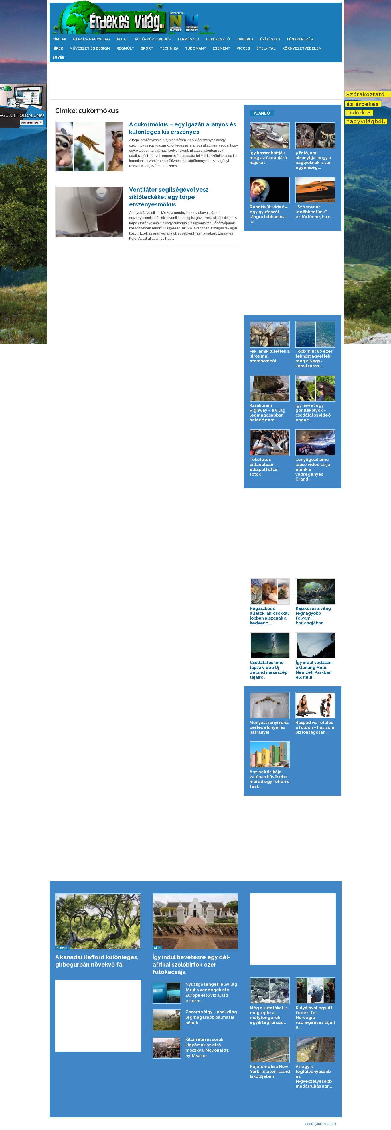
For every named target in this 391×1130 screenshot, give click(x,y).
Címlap (59, 39)
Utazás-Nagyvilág (91, 39)
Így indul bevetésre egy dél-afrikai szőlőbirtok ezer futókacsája (191, 964)
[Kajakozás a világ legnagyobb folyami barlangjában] (316, 591)
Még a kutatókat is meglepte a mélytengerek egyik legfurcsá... (268, 1015)
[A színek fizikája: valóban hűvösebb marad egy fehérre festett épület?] (270, 754)
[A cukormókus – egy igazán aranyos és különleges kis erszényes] (89, 146)
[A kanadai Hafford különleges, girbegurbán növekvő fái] (98, 921)
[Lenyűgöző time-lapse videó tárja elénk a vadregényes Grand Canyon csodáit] (315, 442)
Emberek (245, 39)
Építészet (270, 39)
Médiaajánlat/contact (320, 1123)
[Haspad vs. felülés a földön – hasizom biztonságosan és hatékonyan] (315, 705)
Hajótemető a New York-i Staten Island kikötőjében (270, 1071)
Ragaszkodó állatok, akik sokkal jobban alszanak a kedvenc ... (269, 615)
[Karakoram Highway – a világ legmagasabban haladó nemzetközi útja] (270, 388)
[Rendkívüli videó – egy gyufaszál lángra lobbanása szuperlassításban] (270, 190)
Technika (169, 48)
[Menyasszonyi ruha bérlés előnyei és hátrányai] (270, 705)
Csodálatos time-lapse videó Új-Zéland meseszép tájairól (268, 670)
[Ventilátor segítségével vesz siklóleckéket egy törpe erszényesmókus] (89, 211)
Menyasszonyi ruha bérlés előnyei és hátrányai (269, 727)
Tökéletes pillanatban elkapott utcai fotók (264, 467)
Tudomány (195, 48)
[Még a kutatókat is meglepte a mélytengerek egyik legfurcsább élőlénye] (270, 990)
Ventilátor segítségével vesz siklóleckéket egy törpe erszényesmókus (169, 197)
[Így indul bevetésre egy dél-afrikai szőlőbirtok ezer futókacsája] (196, 921)
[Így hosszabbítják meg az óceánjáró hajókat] (270, 135)
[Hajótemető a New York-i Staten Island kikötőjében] (270, 1050)
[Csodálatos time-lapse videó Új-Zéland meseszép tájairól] (270, 645)
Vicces (243, 48)
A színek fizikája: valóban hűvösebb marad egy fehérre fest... (270, 779)
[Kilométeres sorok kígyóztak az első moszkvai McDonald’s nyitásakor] (167, 1048)
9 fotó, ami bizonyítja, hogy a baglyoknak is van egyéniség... (313, 160)
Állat (122, 39)
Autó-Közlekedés (153, 39)
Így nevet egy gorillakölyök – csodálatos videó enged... (313, 412)
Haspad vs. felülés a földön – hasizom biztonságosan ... (314, 727)
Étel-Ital (266, 48)
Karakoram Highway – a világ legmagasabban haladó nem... (267, 412)
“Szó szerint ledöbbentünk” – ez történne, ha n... (314, 212)
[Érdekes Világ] (196, 17)
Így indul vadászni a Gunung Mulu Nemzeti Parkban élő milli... (314, 670)
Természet (188, 39)
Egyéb (58, 58)
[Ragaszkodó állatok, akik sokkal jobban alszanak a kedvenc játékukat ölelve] (270, 591)
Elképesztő (218, 39)
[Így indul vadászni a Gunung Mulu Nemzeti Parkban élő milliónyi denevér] (316, 645)
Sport (147, 48)
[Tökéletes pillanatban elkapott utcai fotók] (270, 442)
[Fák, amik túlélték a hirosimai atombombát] (270, 334)
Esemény (221, 48)
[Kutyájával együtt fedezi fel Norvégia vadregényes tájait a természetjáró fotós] (316, 990)
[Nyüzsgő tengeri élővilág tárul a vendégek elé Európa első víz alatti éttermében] (167, 993)
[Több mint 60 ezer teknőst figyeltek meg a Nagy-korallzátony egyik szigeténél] (315, 334)
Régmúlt (125, 48)
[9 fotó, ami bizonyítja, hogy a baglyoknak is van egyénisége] (315, 135)
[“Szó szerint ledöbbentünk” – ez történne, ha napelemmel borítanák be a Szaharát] (315, 190)
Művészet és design (90, 48)
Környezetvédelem (302, 48)
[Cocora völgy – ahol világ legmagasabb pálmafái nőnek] (167, 1020)
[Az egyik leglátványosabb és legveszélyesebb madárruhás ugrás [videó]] (316, 1050)
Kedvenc (63, 948)
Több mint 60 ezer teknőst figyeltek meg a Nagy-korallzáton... (314, 358)
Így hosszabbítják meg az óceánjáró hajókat (268, 158)
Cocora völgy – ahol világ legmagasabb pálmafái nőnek (211, 1017)
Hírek (57, 48)
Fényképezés (300, 39)
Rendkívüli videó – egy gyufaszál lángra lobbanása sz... (269, 214)
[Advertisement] (195, 81)
